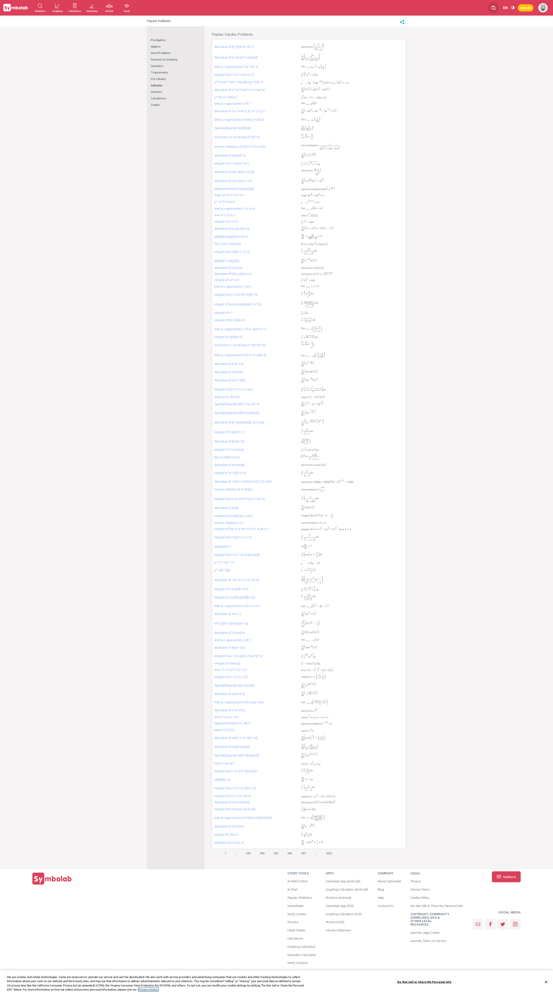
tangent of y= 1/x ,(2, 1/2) (231, 677)
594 (262, 853)
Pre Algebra (158, 39)
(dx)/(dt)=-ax (222, 779)
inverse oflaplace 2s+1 (229, 523)
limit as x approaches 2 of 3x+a (234, 208)
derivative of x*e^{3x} (228, 826)
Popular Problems (299, 897)
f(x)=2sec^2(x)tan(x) (227, 244)
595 (276, 853)
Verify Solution (297, 963)
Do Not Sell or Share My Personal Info (436, 905)
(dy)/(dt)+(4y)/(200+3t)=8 (231, 236)
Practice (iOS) (335, 922)
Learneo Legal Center (425, 932)
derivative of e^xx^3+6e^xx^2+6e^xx (239, 90)
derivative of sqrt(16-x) (229, 694)
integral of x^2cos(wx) (229, 449)
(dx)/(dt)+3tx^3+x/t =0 (229, 842)
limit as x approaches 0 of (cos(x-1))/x (239, 702)
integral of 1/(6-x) (226, 834)
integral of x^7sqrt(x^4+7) (231, 163)
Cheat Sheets (296, 930)
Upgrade (526, 7)
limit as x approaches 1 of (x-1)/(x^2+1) (240, 329)
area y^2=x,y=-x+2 (226, 717)
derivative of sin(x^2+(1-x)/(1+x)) (236, 738)
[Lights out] (512, 8)
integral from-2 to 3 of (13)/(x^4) (235, 294)
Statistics (156, 91)
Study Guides (296, 914)
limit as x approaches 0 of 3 (232, 103)
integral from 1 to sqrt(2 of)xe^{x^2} (238, 656)
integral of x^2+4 (225, 221)
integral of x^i (223, 312)
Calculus (156, 85)
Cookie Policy (419, 897)
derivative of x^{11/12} (229, 710)
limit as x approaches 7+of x (232, 286)
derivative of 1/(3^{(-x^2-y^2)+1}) (236, 580)
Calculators (295, 938)
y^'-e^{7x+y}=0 (224, 201)
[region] (276, 982)
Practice (293, 922)
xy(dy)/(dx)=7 (223, 546)
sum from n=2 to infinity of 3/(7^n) (237, 137)
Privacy (415, 881)
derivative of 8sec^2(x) (229, 647)
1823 (329, 853)
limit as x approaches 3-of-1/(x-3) (236, 66)
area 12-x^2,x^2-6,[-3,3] (230, 669)
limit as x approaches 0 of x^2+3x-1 (237, 606)
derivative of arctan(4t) (229, 465)
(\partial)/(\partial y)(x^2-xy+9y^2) (236, 404)
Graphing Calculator (301, 946)
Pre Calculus (158, 78)
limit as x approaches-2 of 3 (232, 640)
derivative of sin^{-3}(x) (229, 380)
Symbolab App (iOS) (340, 905)
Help (381, 897)
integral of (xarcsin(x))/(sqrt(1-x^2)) (237, 304)
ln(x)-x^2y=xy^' (224, 763)
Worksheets (295, 905)
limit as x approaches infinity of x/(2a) (239, 119)
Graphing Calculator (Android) (347, 889)
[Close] (546, 982)
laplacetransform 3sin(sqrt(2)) (234, 188)
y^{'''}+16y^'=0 (224, 562)
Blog (381, 889)
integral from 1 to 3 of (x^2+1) (234, 74)
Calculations (158, 98)
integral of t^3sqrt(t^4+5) (231, 589)
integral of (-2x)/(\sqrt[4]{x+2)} (234, 597)
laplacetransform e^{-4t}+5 (232, 723)
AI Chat (292, 889)
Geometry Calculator (301, 954)
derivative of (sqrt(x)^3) (229, 155)
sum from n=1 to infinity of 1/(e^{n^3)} (239, 345)
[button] (402, 24)
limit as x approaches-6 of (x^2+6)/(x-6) (240, 355)
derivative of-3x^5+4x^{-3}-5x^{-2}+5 (239, 111)
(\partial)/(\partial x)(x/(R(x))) (232, 128)
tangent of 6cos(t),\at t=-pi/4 (233, 516)
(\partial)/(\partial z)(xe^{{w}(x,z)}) (236, 755)
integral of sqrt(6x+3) (228, 337)
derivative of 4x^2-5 (227, 614)
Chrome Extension (338, 930)
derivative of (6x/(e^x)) (229, 441)
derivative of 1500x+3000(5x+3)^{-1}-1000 (243, 481)
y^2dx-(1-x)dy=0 (225, 97)
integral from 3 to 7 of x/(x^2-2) (235, 788)
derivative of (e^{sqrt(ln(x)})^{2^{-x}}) (239, 422)
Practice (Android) (338, 897)
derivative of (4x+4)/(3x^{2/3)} (234, 172)
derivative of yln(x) (226, 508)
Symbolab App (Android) (343, 881)
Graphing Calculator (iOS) (344, 914)
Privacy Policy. (148, 989)
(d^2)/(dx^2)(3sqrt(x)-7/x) (231, 623)
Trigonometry (159, 72)
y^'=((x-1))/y (222, 570)
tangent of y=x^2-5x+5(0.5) (232, 796)
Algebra (155, 46)
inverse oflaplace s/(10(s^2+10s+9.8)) (239, 146)
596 (290, 853)
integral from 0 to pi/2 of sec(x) (234, 809)
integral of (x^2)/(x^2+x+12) (233, 537)
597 (303, 853)
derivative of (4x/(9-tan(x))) (232, 746)
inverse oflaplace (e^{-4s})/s (233, 489)
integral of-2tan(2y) (227, 663)
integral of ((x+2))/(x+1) (229, 320)
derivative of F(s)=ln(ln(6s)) (232, 802)
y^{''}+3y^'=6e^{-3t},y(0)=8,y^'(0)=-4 (238, 82)
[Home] (52, 884)
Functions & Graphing (164, 59)
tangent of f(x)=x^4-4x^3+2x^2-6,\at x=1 (241, 529)
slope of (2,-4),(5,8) (226, 397)
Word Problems (161, 52)
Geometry (157, 65)
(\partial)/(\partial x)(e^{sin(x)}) (234, 685)
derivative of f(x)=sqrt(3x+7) (232, 274)
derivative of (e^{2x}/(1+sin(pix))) (236, 57)
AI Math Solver (297, 881)
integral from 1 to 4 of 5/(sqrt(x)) (235, 771)
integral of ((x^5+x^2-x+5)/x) (233, 389)
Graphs (155, 104)
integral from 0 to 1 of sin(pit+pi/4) (237, 554)
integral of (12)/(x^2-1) (229, 432)
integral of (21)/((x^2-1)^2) (232, 252)
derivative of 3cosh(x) (228, 372)
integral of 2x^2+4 (226, 280)
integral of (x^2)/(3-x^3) (230, 473)
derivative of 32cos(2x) (229, 632)
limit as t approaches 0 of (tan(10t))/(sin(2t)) (243, 818)
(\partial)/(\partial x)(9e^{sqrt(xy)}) (236, 413)
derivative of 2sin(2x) (228, 268)
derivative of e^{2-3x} (228, 364)
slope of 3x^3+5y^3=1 (229, 195)
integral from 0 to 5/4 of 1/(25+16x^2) (239, 499)
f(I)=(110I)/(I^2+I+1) (227, 457)
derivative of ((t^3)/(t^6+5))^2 (234, 47)
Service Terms (420, 889)
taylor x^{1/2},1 (224, 730)
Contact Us (385, 905)
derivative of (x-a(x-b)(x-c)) (231, 228)
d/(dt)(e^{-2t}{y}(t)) (226, 261)
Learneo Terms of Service (428, 940)
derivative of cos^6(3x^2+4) (233, 181)
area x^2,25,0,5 (224, 215)
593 (248, 853)
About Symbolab (389, 881)
